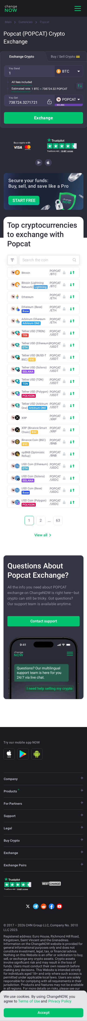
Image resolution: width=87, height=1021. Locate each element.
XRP (24, 418)
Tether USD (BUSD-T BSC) (34, 357)
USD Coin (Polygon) (34, 502)
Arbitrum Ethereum (33, 321)
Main (8, 22)
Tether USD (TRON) (33, 333)
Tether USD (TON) (32, 381)
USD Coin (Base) (32, 490)
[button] (69, 71)
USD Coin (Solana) (33, 478)
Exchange (43, 117)
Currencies (26, 22)
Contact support (43, 621)
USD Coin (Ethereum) (35, 466)
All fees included (22, 82)
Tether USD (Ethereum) (36, 345)
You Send (14, 68)
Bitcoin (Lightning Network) (34, 285)
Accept (43, 1012)
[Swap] (80, 86)
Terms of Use (29, 1001)
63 (58, 520)
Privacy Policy (59, 1001)
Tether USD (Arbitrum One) (35, 406)
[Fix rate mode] (49, 101)
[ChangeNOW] (11, 8)
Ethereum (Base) (32, 309)
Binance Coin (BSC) (34, 442)
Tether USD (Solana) (34, 369)
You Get (13, 97)
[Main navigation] (77, 8)
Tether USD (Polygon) (35, 393)
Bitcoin (26, 272)
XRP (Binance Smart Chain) (34, 430)
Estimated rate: (21, 88)
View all (40, 535)
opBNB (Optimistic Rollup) (33, 454)
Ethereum (28, 297)
